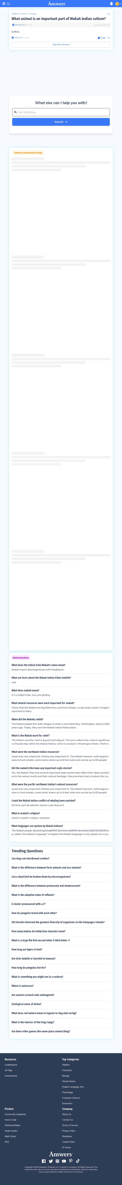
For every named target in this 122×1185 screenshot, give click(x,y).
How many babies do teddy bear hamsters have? (38, 931)
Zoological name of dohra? (26, 1004)
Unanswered (11, 1075)
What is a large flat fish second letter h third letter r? (41, 940)
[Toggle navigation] (3, 3)
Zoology (32, 14)
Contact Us (67, 1119)
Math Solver (10, 1136)
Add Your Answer (61, 44)
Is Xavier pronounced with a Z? (29, 904)
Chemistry (67, 1070)
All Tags (8, 1070)
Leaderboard (11, 1064)
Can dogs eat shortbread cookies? (30, 858)
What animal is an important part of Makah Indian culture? (59, 18)
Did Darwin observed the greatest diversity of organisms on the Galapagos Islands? (58, 922)
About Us (66, 1114)
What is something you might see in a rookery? (37, 976)
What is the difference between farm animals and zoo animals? (46, 867)
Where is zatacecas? (23, 986)
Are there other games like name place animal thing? (41, 1031)
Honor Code (10, 1119)
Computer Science (71, 1098)
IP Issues (66, 1147)
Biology (65, 1075)
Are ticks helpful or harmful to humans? (33, 958)
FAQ (7, 1142)
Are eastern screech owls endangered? (33, 995)
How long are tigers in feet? (27, 949)
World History (68, 1081)
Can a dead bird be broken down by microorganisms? (41, 876)
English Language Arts (73, 1087)
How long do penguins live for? (29, 967)
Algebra (66, 1064)
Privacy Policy (68, 1131)
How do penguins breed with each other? (34, 913)
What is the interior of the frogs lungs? (33, 1022)
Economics (67, 1103)
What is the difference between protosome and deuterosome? (46, 885)
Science (24, 14)
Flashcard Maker (13, 1125)
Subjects (15, 14)
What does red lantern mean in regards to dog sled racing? (44, 1013)
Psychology (67, 1092)
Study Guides (11, 1131)
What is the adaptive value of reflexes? (33, 895)
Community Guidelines (15, 1114)
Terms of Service (70, 1125)
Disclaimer (67, 1136)
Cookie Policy (68, 1142)
